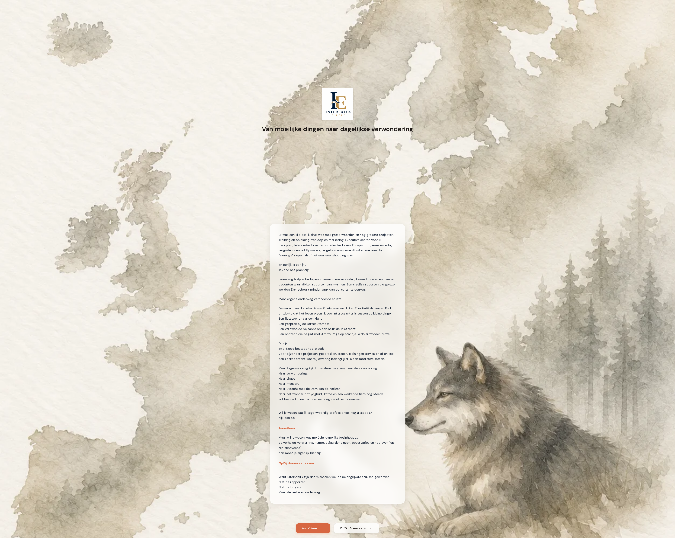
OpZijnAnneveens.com (296, 463)
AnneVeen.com (291, 428)
